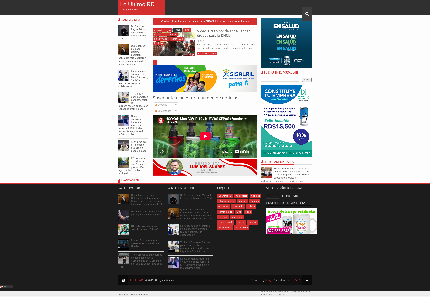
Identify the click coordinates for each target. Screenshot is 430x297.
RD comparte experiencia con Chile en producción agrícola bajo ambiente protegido (132, 166)
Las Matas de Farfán (165, 34)
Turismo (254, 201)
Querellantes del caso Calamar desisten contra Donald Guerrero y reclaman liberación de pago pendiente (132, 55)
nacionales (177, 38)
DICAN (177, 30)
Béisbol (252, 222)
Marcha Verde (225, 222)
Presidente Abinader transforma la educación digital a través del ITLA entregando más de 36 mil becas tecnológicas (291, 173)
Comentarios (164, 110)
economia (223, 206)
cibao (248, 211)
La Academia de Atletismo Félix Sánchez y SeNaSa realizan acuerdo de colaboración (133, 79)
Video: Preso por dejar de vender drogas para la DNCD (223, 33)
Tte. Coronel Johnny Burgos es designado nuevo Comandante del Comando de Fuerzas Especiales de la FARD (140, 260)
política (251, 206)
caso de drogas (162, 30)
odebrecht (238, 206)
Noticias (158, 43)
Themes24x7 (293, 280)
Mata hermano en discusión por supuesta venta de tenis (146, 213)
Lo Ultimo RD (137, 4)
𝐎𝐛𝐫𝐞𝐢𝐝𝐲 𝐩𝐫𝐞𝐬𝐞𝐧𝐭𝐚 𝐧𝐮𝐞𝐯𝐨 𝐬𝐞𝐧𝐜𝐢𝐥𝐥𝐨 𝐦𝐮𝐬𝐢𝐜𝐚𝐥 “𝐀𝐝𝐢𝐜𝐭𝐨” (144, 227)
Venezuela (237, 217)
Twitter (241, 222)
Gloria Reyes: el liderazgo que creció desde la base (138, 146)
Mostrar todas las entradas (232, 21)
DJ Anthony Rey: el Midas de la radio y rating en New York (132, 32)
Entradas (162, 104)
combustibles (225, 211)
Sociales (255, 195)
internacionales (226, 201)
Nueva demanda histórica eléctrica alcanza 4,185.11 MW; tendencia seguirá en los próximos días (132, 125)
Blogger (269, 280)
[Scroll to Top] (307, 280)
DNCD (187, 30)
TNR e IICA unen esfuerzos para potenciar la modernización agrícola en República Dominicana (133, 101)
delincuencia (224, 227)
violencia (222, 217)
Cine (238, 211)
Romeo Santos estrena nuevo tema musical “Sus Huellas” (145, 243)
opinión (242, 201)
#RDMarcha (241, 227)
